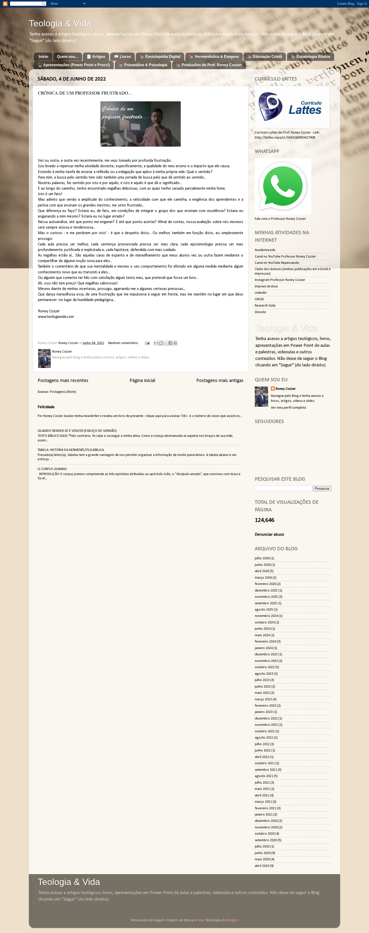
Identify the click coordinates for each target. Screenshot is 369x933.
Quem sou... (67, 56)
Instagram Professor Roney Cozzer (280, 280)
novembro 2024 (266, 616)
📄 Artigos (96, 56)
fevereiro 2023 (265, 706)
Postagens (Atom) (63, 392)
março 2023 (263, 699)
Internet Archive (266, 286)
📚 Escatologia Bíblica (310, 56)
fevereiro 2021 (265, 808)
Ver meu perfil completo (288, 408)
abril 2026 (262, 571)
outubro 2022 (265, 731)
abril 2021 (262, 795)
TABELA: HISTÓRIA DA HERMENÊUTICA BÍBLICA (71, 450)
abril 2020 (262, 866)
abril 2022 (262, 757)
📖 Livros (122, 56)
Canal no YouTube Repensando (277, 263)
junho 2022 (263, 750)
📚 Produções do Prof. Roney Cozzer (209, 65)
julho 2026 (262, 558)
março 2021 (263, 802)
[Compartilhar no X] (165, 343)
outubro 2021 (265, 763)
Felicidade (46, 407)
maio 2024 (262, 635)
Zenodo (260, 312)
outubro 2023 (265, 667)
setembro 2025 (266, 603)
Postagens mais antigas (219, 380)
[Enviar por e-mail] (156, 343)
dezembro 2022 (266, 718)
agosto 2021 (264, 776)
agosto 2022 (264, 738)
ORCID (259, 299)
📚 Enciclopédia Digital (160, 56)
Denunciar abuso (269, 534)
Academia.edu (265, 250)
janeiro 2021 (264, 815)
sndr (201, 920)
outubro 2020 (265, 834)
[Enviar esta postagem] (146, 343)
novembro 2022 (266, 725)
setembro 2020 (266, 840)
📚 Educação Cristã (264, 56)
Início (43, 56)
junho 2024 (263, 629)
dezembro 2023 (266, 654)
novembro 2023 (266, 661)
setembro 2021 (266, 770)
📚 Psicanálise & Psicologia (142, 65)
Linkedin (261, 293)
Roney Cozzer (286, 389)
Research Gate (265, 306)
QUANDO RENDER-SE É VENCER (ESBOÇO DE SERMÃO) (77, 431)
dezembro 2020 (266, 821)
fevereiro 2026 (265, 584)
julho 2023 (262, 680)
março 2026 (263, 578)
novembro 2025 (266, 597)
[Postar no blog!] (160, 343)
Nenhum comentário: (124, 343)
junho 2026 (263, 565)
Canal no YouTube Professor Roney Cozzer (285, 257)
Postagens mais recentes (63, 380)
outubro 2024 (265, 622)
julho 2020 (262, 847)
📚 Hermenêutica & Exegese (214, 56)
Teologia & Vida (60, 23)
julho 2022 (262, 744)
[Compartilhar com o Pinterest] (175, 343)
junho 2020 (263, 853)
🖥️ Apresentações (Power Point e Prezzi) (74, 65)
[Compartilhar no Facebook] (170, 343)
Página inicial (142, 380)
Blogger (232, 920)
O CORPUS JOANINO (52, 469)
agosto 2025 (264, 610)
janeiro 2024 (264, 648)
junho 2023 (263, 687)
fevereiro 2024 (265, 642)
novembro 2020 (266, 827)
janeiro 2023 (264, 712)
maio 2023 (262, 693)
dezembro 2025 (266, 590)
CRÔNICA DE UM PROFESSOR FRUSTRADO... (85, 93)
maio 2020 (262, 859)
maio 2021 (262, 789)
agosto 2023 (264, 674)
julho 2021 (262, 783)
